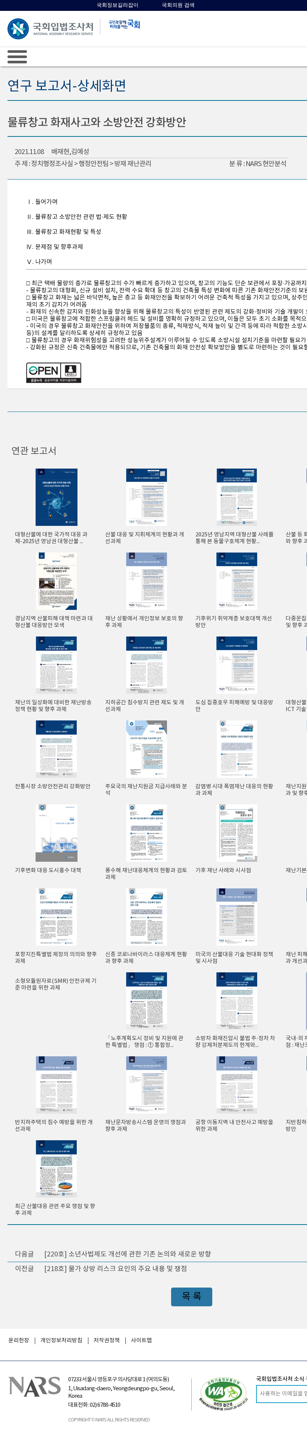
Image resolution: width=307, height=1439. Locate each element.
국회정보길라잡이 (118, 5)
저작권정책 (107, 1340)
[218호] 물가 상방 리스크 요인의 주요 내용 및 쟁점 (115, 1269)
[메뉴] (17, 56)
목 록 (191, 1296)
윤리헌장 (18, 1340)
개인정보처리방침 (61, 1340)
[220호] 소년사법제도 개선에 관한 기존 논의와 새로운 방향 (127, 1254)
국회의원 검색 (178, 5)
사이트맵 (141, 1340)
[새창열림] (223, 1393)
